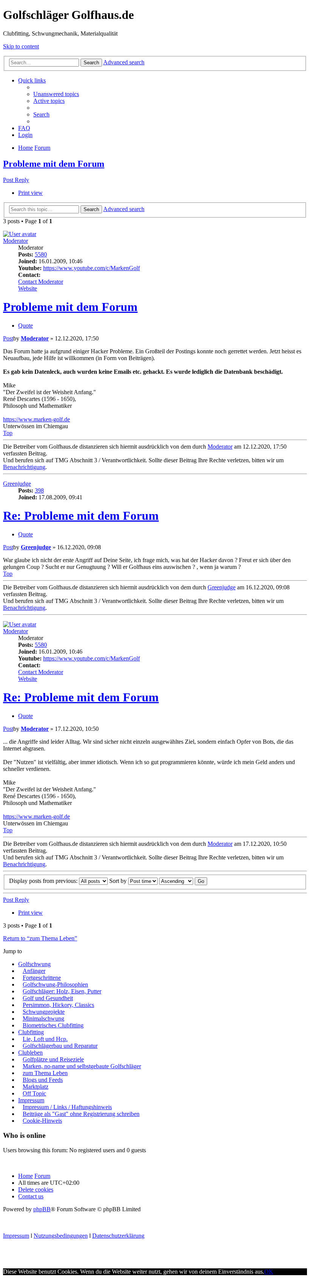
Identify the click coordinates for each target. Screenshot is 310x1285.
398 (39, 490)
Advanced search (123, 62)
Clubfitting (31, 1032)
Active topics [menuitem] (49, 101)
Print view (30, 193)
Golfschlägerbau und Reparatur (60, 1046)
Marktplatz (35, 1086)
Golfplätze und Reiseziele (53, 1059)
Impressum (31, 1100)
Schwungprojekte (44, 1011)
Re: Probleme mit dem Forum (81, 515)
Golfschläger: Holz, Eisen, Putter (62, 991)
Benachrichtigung (24, 467)
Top (7, 433)
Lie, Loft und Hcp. (45, 1039)
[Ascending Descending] (176, 881)
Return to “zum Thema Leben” (40, 938)
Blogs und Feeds (43, 1080)
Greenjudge (17, 483)
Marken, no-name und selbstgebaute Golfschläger (82, 1066)
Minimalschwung (43, 1018)
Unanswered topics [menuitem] (56, 94)
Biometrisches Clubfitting (53, 1025)
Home (25, 1176)
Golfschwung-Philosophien (55, 984)
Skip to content (21, 46)
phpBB (42, 1209)
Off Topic (34, 1093)
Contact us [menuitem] (30, 1196)
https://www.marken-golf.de (36, 419)
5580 (41, 254)
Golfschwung (34, 964)
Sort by (118, 881)
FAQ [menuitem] (24, 128)
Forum (42, 1176)
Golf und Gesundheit (48, 998)
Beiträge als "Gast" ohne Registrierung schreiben (81, 1114)
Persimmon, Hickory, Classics (58, 1005)
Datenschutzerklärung (118, 1235)
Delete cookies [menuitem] (35, 1189)
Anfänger (34, 971)
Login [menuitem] (25, 135)
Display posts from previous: (44, 881)
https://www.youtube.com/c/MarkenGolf (91, 268)
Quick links (32, 80)
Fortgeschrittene (42, 977)
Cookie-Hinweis (42, 1120)
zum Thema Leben (45, 1073)
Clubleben (30, 1052)
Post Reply (16, 180)
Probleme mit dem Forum (53, 164)
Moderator (15, 241)
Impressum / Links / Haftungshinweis (67, 1107)
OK (268, 1271)
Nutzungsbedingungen (61, 1235)
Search (91, 62)
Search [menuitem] (41, 114)
